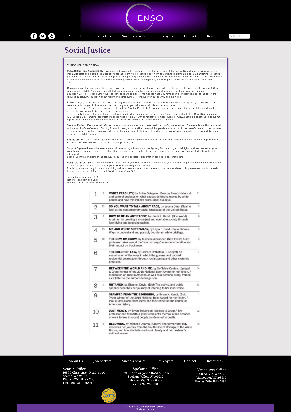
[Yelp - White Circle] (51, 36)
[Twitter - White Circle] (42, 36)
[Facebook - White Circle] (33, 36)
